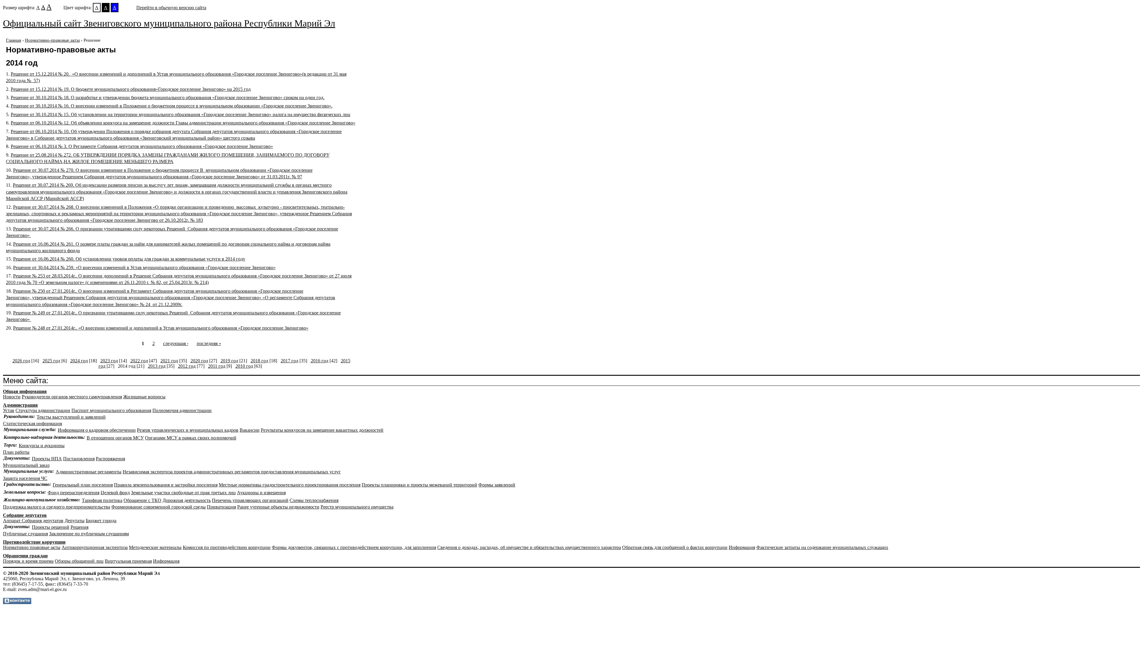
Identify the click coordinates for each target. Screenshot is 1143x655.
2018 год (259, 360)
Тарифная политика (102, 500)
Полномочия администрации (182, 410)
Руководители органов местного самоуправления (72, 396)
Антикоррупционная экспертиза (95, 547)
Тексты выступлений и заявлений (71, 416)
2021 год (169, 360)
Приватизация (221, 506)
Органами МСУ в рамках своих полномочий (190, 437)
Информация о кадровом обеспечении (97, 430)
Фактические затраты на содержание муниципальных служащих (822, 547)
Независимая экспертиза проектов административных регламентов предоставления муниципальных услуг (232, 471)
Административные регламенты (88, 471)
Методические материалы (155, 547)
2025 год (51, 360)
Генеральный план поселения (83, 484)
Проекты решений (50, 527)
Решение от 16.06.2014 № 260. (129, 258)
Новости (12, 396)
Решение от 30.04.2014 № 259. (144, 267)
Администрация (20, 405)
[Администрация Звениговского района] (17, 602)
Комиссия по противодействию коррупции (227, 547)
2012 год (187, 366)
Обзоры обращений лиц (79, 561)
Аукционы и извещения (261, 492)
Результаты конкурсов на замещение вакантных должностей (322, 430)
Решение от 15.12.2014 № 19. (131, 89)
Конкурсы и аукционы (42, 445)
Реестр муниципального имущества (357, 506)
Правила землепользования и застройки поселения (166, 484)
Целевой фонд (115, 492)
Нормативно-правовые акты (52, 40)
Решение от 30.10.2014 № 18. (167, 97)
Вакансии (250, 430)
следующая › (175, 343)
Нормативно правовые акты (31, 547)
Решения (79, 527)
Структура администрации (42, 410)
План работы (16, 452)
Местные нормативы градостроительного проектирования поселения (289, 484)
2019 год (229, 360)
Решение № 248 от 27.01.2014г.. (160, 327)
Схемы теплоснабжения (314, 500)
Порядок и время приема (28, 561)
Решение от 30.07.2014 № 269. (176, 192)
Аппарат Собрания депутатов (33, 520)
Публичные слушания (25, 533)
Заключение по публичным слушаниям (89, 533)
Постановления (79, 458)
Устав (8, 410)
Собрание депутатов (25, 515)
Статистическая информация (32, 423)
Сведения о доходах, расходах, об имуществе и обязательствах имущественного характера (529, 547)
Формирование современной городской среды (158, 506)
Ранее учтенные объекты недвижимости (278, 506)
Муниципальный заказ (26, 465)
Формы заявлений (496, 484)
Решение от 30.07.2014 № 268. (179, 214)
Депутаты (75, 520)
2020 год (199, 360)
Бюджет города (101, 520)
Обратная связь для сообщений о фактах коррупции (674, 547)
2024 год (79, 360)
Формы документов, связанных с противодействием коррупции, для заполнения (354, 547)
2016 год (319, 360)
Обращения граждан (25, 555)
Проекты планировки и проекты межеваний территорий (419, 484)
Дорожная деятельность (187, 500)
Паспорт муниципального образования (111, 410)
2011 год (216, 366)
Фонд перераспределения (73, 492)
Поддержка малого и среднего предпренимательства (56, 506)
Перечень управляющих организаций (250, 500)
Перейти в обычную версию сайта (171, 7)
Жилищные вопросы (144, 396)
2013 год (156, 366)
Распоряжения (110, 458)
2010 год (244, 366)
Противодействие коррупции (34, 542)
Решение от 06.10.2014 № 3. (142, 146)
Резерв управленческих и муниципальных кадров (187, 430)
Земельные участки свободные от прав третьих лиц (183, 492)
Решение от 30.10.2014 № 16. (171, 105)
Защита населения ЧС (25, 478)
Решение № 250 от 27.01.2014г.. (170, 297)
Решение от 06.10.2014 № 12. (183, 122)
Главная (13, 40)
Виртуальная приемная (128, 561)
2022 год (139, 360)
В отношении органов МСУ (115, 437)
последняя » (209, 343)
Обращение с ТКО (142, 500)
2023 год (109, 360)
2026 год (21, 360)
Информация (742, 547)
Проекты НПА (47, 458)
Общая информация (25, 391)
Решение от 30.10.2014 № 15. (180, 114)
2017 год (289, 360)
